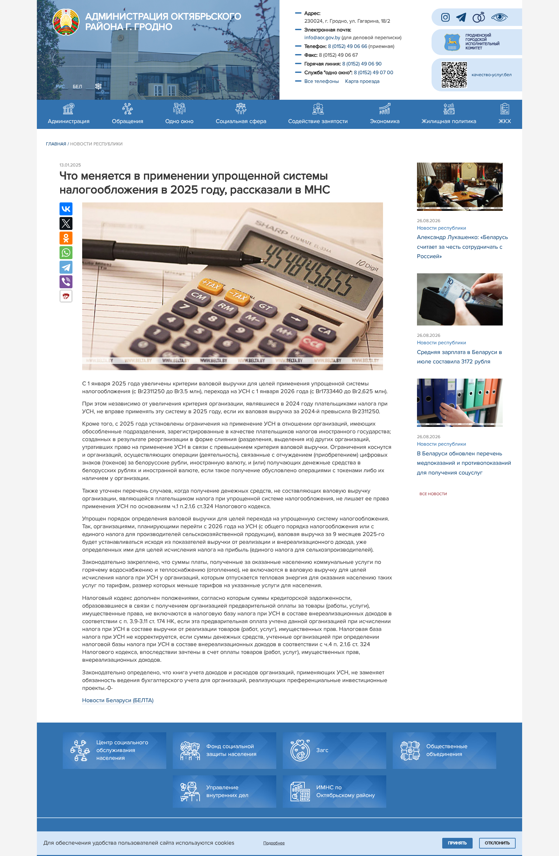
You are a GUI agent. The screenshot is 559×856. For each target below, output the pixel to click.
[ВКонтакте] (66, 208)
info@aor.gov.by (322, 37)
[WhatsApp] (66, 252)
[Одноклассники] (66, 238)
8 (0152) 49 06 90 (362, 64)
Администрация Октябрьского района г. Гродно (163, 22)
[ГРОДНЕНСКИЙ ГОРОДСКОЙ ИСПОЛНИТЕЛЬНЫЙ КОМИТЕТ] (476, 42)
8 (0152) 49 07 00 (374, 72)
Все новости (433, 494)
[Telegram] (66, 267)
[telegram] (461, 17)
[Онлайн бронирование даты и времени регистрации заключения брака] (479, 17)
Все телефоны (322, 81)
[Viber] (66, 281)
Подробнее (274, 843)
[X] (66, 223)
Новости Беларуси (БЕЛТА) (117, 700)
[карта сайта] (98, 85)
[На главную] (66, 22)
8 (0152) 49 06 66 (347, 46)
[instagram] (445, 17)
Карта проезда (362, 81)
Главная (56, 144)
